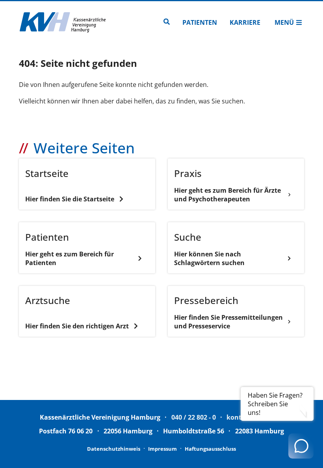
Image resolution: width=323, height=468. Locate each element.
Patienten (199, 22)
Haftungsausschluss (210, 448)
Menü (284, 22)
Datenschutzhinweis (113, 448)
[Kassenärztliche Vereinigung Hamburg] (63, 22)
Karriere (245, 22)
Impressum (162, 448)
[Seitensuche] (166, 22)
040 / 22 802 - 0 (193, 417)
